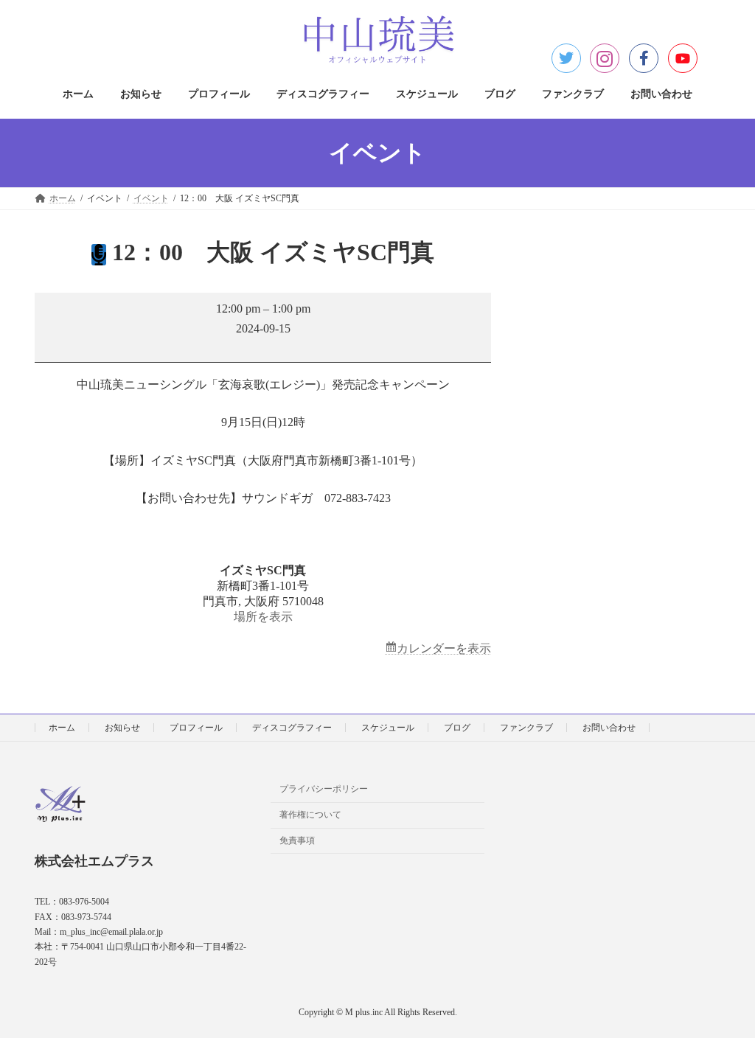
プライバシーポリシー (323, 789)
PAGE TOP (722, 993)
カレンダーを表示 (444, 648)
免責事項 (297, 840)
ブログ (457, 727)
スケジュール (387, 727)
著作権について (310, 815)
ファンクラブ (526, 727)
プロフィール (196, 727)
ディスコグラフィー (292, 727)
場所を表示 (263, 616)
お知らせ (122, 727)
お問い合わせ (609, 727)
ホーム (62, 727)
